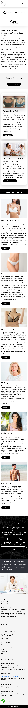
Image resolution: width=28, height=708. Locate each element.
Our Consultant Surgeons (7, 647)
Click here (5, 532)
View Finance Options (10, 180)
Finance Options (5, 642)
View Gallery (8, 135)
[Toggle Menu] (25, 3)
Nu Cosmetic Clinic (18, 701)
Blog (2, 649)
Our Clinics (4, 644)
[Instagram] (2, 635)
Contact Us (4, 651)
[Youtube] (10, 635)
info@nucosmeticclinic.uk (8, 631)
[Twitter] (7, 635)
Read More (5, 248)
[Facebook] (4, 635)
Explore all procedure (14, 84)
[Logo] (3, 3)
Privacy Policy (5, 654)
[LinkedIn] (12, 635)
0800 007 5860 (5, 628)
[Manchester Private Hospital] (4, 602)
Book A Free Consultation (14, 706)
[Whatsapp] (3, 701)
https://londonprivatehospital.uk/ (9, 676)
